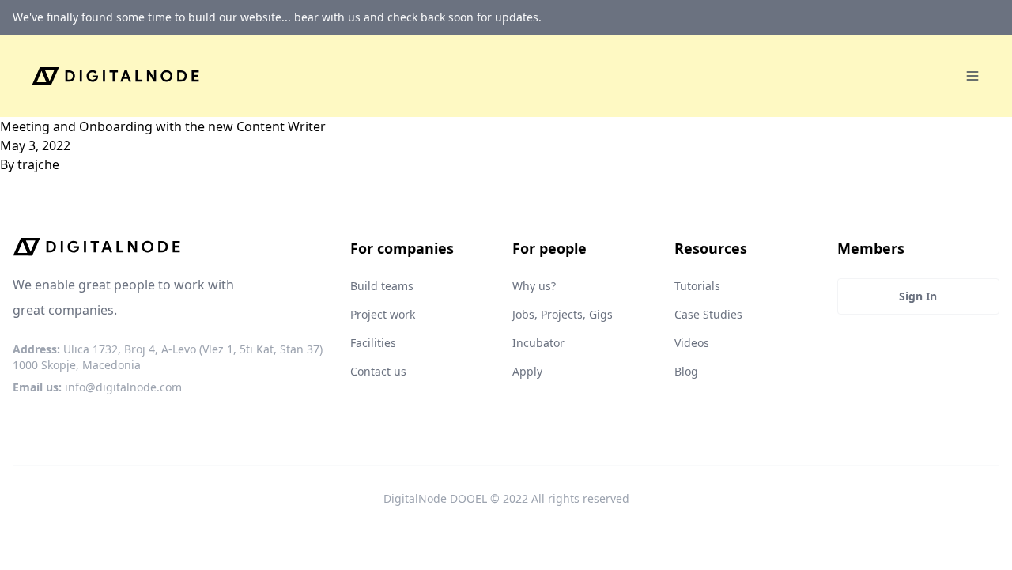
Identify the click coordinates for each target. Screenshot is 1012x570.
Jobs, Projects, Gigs (562, 314)
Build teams (381, 285)
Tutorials (697, 285)
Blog (686, 371)
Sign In (918, 296)
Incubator (538, 342)
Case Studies (708, 314)
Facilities (373, 342)
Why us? (534, 285)
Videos (691, 342)
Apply (527, 371)
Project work (382, 314)
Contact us (378, 371)
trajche (38, 164)
